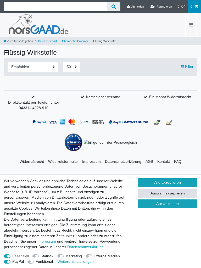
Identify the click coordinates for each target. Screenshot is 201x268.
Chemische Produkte (75, 41)
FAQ (177, 161)
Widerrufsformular (63, 161)
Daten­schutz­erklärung (85, 247)
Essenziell (20, 256)
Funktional (44, 261)
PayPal (18, 261)
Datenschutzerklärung (123, 161)
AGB (149, 161)
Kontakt (163, 161)
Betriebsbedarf (47, 41)
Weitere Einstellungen (76, 261)
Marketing (73, 256)
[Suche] (113, 6)
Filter (188, 67)
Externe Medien (107, 256)
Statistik (47, 256)
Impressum (91, 161)
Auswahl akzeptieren (167, 193)
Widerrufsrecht (32, 161)
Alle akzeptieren (167, 182)
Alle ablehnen (167, 204)
